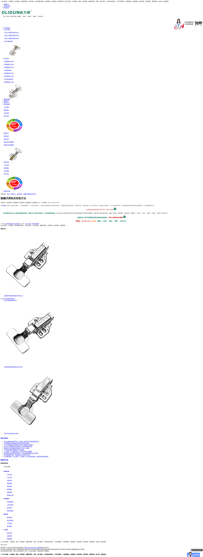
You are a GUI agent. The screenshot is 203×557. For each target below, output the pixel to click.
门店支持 (6, 529)
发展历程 (9, 480)
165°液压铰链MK (8, 79)
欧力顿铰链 (6, 498)
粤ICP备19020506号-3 (31, 547)
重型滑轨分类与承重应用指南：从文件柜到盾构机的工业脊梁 (21, 453)
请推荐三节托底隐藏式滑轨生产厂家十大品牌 (16, 448)
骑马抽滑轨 (10, 520)
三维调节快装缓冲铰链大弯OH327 (13, 367)
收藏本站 (6, 4)
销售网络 (9, 492)
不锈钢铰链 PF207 (9, 61)
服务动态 (6, 139)
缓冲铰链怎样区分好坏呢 (13, 223)
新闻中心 (6, 133)
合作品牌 (6, 113)
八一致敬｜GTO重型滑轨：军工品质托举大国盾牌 (18, 451)
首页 (8, 194)
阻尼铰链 (9, 507)
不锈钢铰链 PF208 (9, 64)
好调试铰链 (10, 510)
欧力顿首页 (7, 28)
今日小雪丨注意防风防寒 (32, 223)
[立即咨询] (115, 209)
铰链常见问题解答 (9, 142)
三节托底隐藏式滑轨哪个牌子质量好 (14, 450)
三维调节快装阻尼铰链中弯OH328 (13, 295)
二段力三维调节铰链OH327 (11, 32)
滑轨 (4, 205)
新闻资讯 (9, 486)
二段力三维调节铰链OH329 (11, 38)
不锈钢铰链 (10, 502)
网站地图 (6, 7)
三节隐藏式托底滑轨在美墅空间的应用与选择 (16, 443)
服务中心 (6, 102)
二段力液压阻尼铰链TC (10, 300)
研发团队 (9, 489)
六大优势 (6, 107)
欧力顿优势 (7, 104)
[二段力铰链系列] (14, 57)
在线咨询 (9, 536)
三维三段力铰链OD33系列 (11, 433)
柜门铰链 (6, 58)
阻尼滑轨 (9, 526)
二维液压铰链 (7, 70)
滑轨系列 (6, 514)
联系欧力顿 (7, 6)
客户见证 (6, 116)
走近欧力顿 (6, 471)
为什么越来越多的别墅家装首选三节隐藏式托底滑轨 (18, 445)
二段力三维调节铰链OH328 (11, 35)
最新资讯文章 (4, 460)
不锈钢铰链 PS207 (9, 73)
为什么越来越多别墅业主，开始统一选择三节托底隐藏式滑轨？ (21, 441)
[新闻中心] (14, 161)
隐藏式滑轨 (7, 99)
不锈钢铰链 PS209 (9, 82)
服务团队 (6, 110)
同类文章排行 (4, 438)
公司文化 (9, 477)
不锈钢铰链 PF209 (9, 67)
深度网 (39, 547)
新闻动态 (6, 136)
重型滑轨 (6, 101)
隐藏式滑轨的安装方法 (29, 194)
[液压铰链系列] (14, 98)
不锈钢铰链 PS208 (9, 76)
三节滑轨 (9, 523)
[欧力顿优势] (14, 132)
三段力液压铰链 (8, 41)
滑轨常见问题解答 (9, 145)
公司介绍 (9, 474)
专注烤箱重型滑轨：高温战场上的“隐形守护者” (17, 455)
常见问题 (9, 533)
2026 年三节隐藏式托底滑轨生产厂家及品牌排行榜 (18, 446)
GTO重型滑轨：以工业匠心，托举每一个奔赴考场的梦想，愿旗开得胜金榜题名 (26, 456)
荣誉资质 (6, 162)
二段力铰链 (7, 29)
